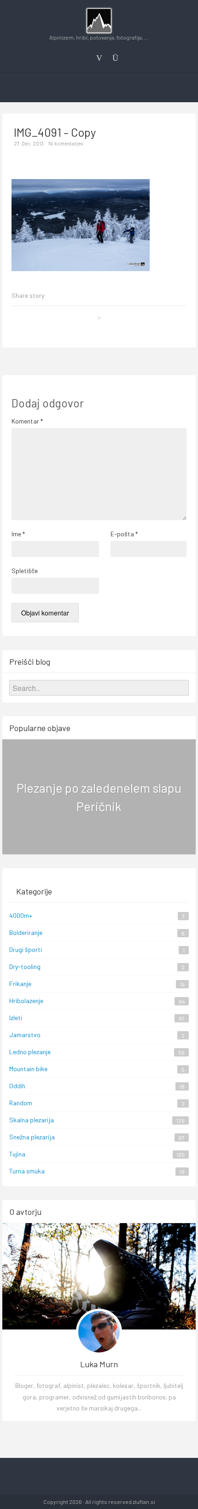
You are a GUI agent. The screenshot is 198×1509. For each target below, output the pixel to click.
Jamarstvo (25, 1035)
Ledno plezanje (30, 1052)
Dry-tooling (25, 966)
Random (20, 1103)
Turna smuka (27, 1171)
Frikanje (20, 983)
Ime (18, 534)
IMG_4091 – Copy (55, 132)
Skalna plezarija (31, 1120)
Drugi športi (25, 949)
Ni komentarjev (65, 143)
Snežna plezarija (32, 1137)
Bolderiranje (25, 932)
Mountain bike (28, 1069)
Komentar (27, 421)
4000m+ (20, 915)
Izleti (15, 1017)
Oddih (17, 1086)
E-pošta (124, 534)
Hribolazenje (26, 1000)
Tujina (17, 1154)
